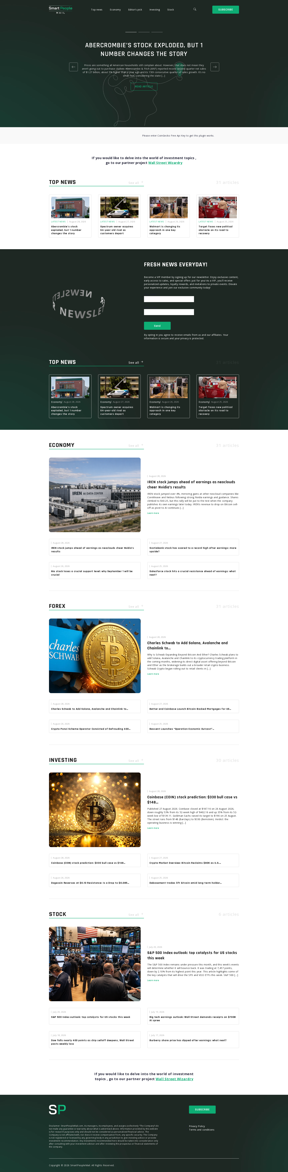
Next (214, 67)
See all (134, 183)
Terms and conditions (201, 1129)
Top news (97, 9)
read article (144, 86)
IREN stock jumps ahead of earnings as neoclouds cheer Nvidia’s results (191, 485)
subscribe (225, 9)
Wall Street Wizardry (165, 163)
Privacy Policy (197, 1126)
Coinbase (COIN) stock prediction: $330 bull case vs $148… (192, 800)
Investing (155, 9)
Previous (73, 67)
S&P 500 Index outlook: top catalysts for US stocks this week (192, 955)
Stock (170, 9)
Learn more (153, 513)
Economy (115, 9)
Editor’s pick (135, 9)
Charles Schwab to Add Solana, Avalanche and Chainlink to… (187, 646)
